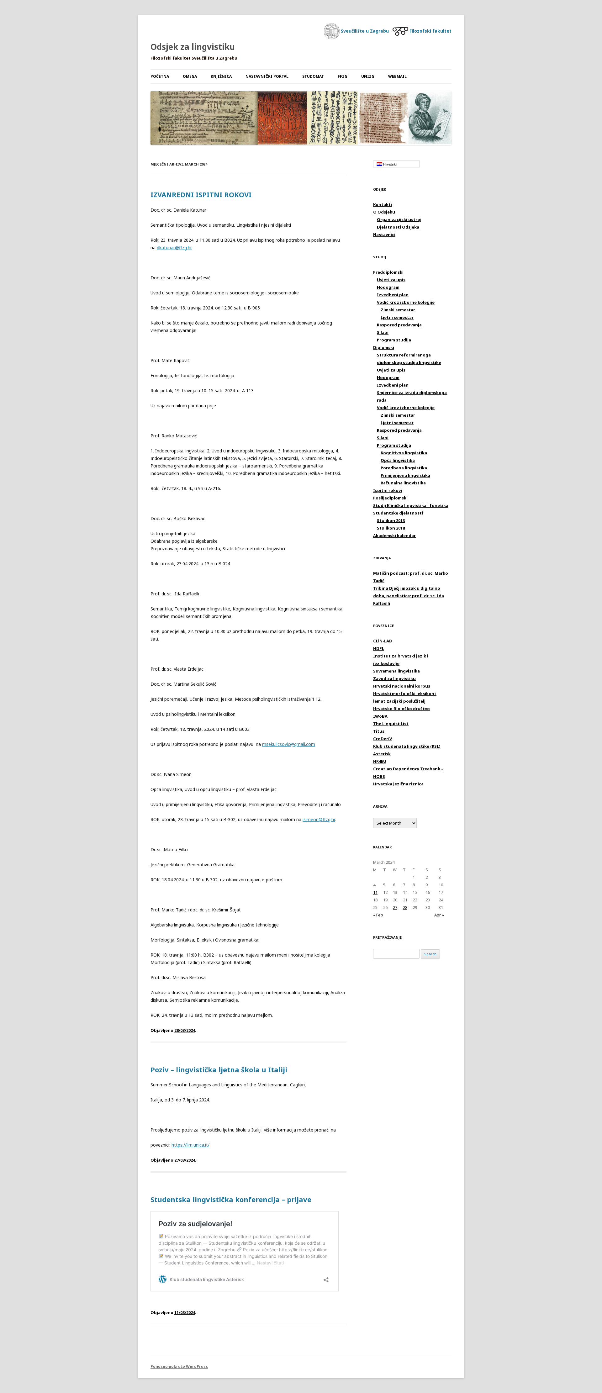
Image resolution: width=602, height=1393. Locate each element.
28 (405, 907)
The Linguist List (391, 723)
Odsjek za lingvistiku (192, 46)
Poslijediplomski (390, 498)
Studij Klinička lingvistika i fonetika (410, 505)
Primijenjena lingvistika (405, 475)
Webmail (397, 76)
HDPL (378, 648)
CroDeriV (382, 738)
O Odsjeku (384, 212)
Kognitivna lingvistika (404, 453)
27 (395, 907)
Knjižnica (221, 76)
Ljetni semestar (397, 317)
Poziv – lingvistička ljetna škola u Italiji (218, 1069)
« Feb (378, 915)
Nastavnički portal (267, 76)
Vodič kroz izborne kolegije (406, 302)
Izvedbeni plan (393, 295)
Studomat (313, 76)
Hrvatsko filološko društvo (401, 708)
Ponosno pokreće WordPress (179, 1366)
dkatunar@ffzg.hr (174, 248)
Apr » (439, 915)
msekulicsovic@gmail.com (288, 744)
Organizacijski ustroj (399, 219)
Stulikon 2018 (391, 528)
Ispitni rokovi (387, 490)
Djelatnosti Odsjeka (398, 227)
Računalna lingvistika (403, 483)
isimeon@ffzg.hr (319, 819)
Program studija (394, 340)
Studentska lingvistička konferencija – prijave (230, 1199)
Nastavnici (384, 234)
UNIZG (367, 76)
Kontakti (382, 204)
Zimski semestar (398, 310)
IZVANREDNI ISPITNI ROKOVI (200, 194)
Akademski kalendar (394, 535)
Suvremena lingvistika (396, 671)
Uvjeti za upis (391, 279)
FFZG (342, 76)
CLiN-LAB (382, 641)
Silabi (382, 332)
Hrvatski (389, 164)
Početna (159, 76)
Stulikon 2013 (391, 520)
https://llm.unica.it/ (190, 1145)
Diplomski (383, 347)
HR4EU (379, 761)
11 (375, 892)
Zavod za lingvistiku (394, 678)
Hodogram (388, 287)
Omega (190, 76)
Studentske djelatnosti (398, 513)
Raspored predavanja (399, 325)
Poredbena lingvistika (404, 468)
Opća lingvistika (398, 460)
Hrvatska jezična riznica (398, 784)
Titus (378, 731)
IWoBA (380, 716)
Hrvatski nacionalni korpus (401, 686)
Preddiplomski (388, 272)
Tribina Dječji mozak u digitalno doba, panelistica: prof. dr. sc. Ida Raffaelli (408, 595)
